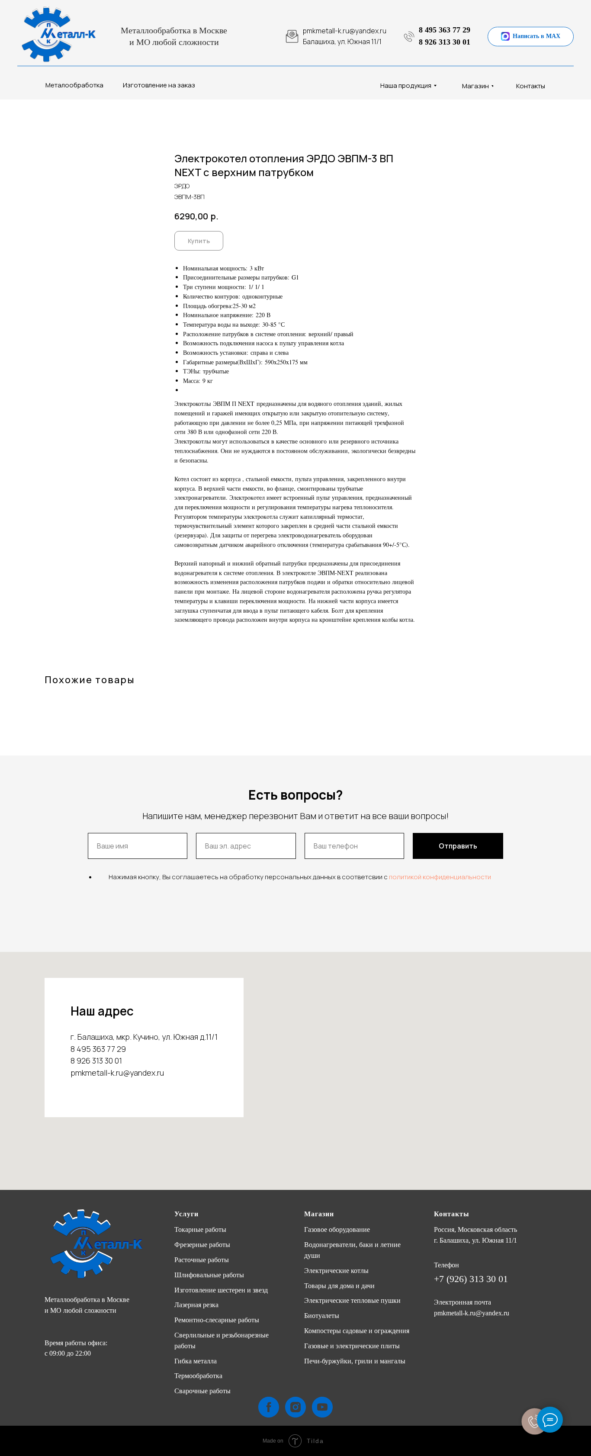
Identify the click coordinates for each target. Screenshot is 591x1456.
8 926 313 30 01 (444, 42)
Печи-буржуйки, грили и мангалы (354, 1361)
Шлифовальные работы (209, 1275)
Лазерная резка (196, 1304)
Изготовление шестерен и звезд (221, 1290)
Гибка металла (195, 1361)
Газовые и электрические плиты (352, 1346)
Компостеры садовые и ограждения (356, 1330)
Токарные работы (200, 1229)
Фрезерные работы (202, 1244)
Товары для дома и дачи (339, 1285)
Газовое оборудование (337, 1229)
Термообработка (198, 1375)
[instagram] (295, 1407)
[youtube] (322, 1407)
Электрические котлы (336, 1270)
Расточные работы (201, 1259)
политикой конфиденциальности (440, 876)
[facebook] (268, 1407)
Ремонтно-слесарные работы (216, 1320)
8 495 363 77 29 (444, 30)
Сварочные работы (202, 1391)
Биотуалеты (321, 1315)
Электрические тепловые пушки (352, 1300)
